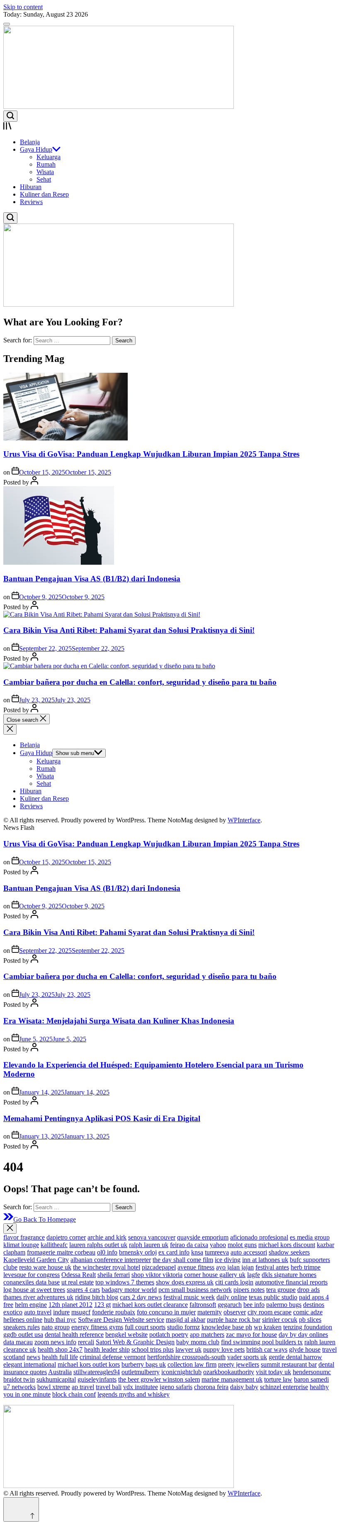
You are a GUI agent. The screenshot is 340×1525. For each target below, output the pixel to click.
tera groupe (281, 1289)
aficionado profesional (259, 1237)
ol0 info (107, 1252)
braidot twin (19, 1379)
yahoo (218, 1244)
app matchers (207, 1334)
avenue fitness (195, 1267)
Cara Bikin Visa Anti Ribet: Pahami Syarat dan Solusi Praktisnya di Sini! (129, 630)
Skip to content (23, 6)
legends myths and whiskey (133, 1394)
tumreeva (217, 1252)
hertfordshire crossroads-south (186, 1356)
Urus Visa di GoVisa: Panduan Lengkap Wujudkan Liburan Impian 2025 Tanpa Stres (151, 454)
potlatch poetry (168, 1334)
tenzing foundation (307, 1327)
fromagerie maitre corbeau (61, 1252)
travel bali (108, 1386)
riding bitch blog (96, 1297)
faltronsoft (202, 1304)
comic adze (308, 1312)
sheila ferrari (113, 1274)
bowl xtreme (53, 1386)
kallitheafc (54, 1244)
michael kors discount (286, 1244)
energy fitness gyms (97, 1327)
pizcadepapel (159, 1267)
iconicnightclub (181, 1371)
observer (234, 1312)
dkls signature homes (289, 1274)
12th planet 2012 (70, 1304)
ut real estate (77, 1282)
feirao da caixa (189, 1244)
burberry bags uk (143, 1364)
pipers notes (249, 1289)
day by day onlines (303, 1334)
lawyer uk (188, 1349)
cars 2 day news (141, 1297)
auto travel (37, 1312)
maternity (209, 1312)
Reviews (31, 201)
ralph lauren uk (148, 1244)
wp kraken (268, 1327)
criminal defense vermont (113, 1356)
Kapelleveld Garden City (36, 1259)
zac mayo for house (251, 1334)
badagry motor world (129, 1289)
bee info (254, 1304)
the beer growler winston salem (159, 1379)
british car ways (266, 1349)
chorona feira (211, 1386)
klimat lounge (21, 1244)
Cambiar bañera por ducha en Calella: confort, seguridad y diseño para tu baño (140, 682)
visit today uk (273, 1371)
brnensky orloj (138, 1252)
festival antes (272, 1267)
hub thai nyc (60, 1319)
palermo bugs (283, 1304)
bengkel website (126, 1334)
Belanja (30, 141)
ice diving (227, 1259)
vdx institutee (140, 1386)
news (33, 1356)
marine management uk (232, 1379)
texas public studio (273, 1297)
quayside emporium (202, 1237)
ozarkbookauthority (228, 1371)
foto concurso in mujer (166, 1312)
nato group (55, 1327)
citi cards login (234, 1282)
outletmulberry (140, 1371)
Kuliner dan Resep (44, 194)
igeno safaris (176, 1386)
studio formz (183, 1327)
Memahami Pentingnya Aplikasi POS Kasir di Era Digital (101, 1118)
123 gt (102, 1304)
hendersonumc (312, 1371)
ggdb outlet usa (23, 1334)
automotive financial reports (291, 1282)
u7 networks (19, 1386)
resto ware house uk (45, 1267)
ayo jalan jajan (235, 1267)
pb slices (310, 1319)
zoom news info (55, 1341)
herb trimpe (306, 1267)
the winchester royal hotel (106, 1267)
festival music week (189, 1297)
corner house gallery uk (214, 1274)
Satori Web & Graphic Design (135, 1341)
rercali (86, 1341)
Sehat (43, 179)
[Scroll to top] (21, 1509)
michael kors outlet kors (89, 1364)
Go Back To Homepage (44, 1219)
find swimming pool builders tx (262, 1341)
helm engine (31, 1304)
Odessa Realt (78, 1274)
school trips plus (152, 1349)
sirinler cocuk (279, 1319)
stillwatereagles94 (96, 1371)
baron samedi (311, 1379)
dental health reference (74, 1334)
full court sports (145, 1327)
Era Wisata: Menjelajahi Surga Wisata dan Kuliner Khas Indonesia (118, 1020)
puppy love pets (224, 1349)
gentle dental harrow (295, 1356)
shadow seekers (289, 1252)
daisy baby (244, 1386)
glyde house (305, 1349)
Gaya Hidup (36, 149)
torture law (278, 1379)
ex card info (173, 1252)
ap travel (83, 1386)
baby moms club (197, 1341)
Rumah (46, 164)
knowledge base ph (227, 1327)
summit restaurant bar (289, 1364)
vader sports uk (247, 1356)
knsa (197, 1252)
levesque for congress (31, 1274)
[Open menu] (170, 127)
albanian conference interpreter (110, 1259)
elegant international (29, 1364)
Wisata (45, 171)
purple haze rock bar (233, 1319)
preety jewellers (238, 1364)
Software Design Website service (121, 1319)
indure (61, 1312)
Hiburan (30, 186)
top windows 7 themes (124, 1282)
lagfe (253, 1274)
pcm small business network (195, 1289)
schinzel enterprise (284, 1386)
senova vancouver (151, 1237)
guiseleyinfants (97, 1379)
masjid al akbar (185, 1319)
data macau (18, 1341)
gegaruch (230, 1304)
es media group (310, 1237)
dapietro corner (66, 1237)
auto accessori (249, 1252)
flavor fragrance (24, 1237)
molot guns (242, 1244)
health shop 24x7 (60, 1349)
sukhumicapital (56, 1379)
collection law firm (192, 1364)
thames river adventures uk (38, 1297)
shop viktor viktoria (156, 1274)
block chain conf (74, 1394)
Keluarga (48, 156)
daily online (231, 1297)
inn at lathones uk (265, 1259)
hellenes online (22, 1319)
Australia (60, 1371)
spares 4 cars (83, 1289)
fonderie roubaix (113, 1312)
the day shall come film (183, 1259)
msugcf (80, 1312)
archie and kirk (106, 1237)
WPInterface (244, 820)
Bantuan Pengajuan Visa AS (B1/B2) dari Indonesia (91, 578)
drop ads (308, 1289)
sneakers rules (21, 1327)
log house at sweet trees (34, 1289)
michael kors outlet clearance (150, 1304)
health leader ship (107, 1349)
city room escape (269, 1312)
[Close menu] (10, 1228)
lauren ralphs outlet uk (98, 1244)
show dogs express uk (185, 1282)
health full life (60, 1356)
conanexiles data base (31, 1282)
